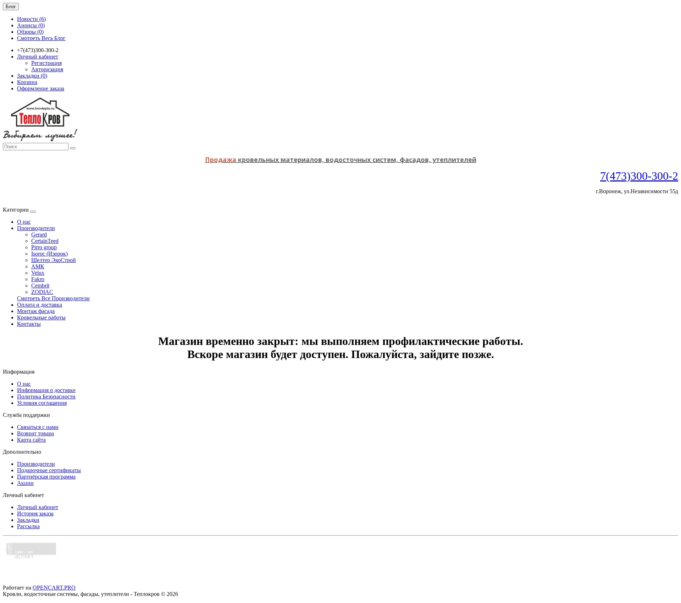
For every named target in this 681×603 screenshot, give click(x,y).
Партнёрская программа (46, 477)
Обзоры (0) (30, 32)
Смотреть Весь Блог (41, 38)
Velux (37, 273)
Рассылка (28, 526)
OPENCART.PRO (54, 588)
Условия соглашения (42, 403)
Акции (25, 483)
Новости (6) (31, 19)
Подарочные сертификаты (49, 470)
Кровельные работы (41, 317)
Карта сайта (31, 440)
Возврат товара (35, 433)
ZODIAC (42, 292)
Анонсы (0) (31, 25)
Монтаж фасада (36, 311)
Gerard (39, 234)
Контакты (29, 324)
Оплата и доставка (39, 305)
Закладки (28, 520)
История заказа (35, 513)
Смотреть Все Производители (53, 298)
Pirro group (44, 247)
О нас (24, 222)
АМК (37, 266)
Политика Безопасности (46, 396)
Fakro (37, 279)
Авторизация (47, 69)
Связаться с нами (38, 427)
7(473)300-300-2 (639, 175)
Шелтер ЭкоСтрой (53, 260)
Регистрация (46, 63)
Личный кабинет (37, 507)
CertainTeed (45, 241)
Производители (36, 228)
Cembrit (40, 286)
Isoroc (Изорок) (49, 254)
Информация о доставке (46, 390)
